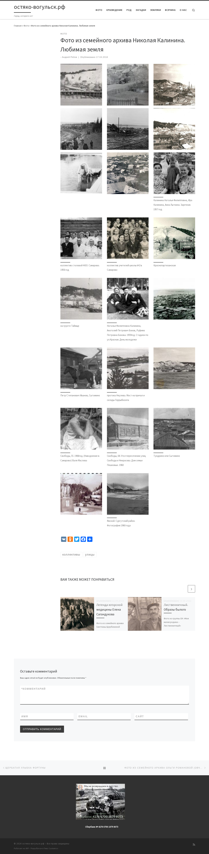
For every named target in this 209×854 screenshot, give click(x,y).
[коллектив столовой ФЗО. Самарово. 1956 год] (81, 238)
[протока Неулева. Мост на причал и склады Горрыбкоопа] (128, 368)
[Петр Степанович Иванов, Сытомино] (81, 368)
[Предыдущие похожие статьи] (183, 588)
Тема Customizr (51, 848)
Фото (26, 25)
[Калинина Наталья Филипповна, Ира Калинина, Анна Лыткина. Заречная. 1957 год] (174, 173)
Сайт (140, 716)
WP (27, 848)
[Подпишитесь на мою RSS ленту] (194, 845)
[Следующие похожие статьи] (191, 588)
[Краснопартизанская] (174, 238)
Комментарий (33, 688)
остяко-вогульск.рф (33, 843)
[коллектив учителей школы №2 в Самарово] (128, 238)
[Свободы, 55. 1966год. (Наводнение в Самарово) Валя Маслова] (81, 429)
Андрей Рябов (69, 57)
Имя (24, 716)
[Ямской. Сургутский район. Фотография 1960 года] (128, 494)
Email (83, 716)
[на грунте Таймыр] (81, 299)
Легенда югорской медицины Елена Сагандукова (109, 609)
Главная (18, 25)
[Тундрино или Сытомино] (174, 429)
